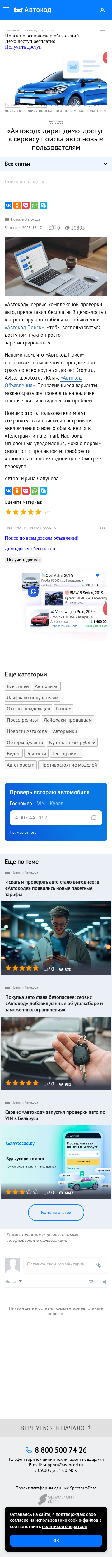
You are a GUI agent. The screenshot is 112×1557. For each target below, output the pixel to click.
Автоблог (56, 121)
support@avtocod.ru (63, 1465)
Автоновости (21, 765)
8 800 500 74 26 (61, 1450)
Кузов (56, 803)
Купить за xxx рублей (72, 742)
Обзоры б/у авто (25, 742)
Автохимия (46, 686)
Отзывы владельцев (28, 708)
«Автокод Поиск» (24, 327)
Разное (63, 708)
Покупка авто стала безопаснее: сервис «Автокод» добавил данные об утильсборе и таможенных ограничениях (54, 1003)
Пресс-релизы (22, 720)
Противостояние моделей (68, 765)
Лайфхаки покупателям (32, 697)
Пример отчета (23, 832)
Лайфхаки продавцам (68, 720)
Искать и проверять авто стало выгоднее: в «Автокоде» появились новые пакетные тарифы (52, 888)
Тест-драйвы (66, 753)
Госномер (21, 803)
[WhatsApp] (34, 205)
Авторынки (65, 731)
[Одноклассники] (17, 205)
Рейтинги (36, 753)
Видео (14, 753)
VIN (41, 803)
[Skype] (43, 205)
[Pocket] (26, 205)
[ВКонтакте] (8, 205)
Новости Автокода (25, 219)
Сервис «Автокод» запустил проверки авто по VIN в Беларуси (55, 1115)
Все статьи (18, 686)
